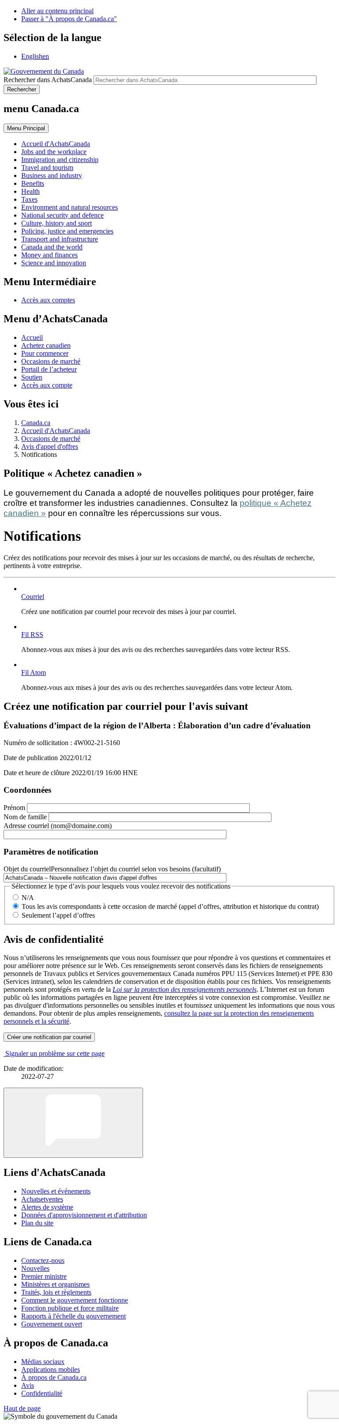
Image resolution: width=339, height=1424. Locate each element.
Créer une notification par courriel (49, 1037)
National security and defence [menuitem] (62, 215)
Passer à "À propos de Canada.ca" (69, 19)
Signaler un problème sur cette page (55, 1053)
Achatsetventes (42, 1199)
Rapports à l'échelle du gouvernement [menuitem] (73, 1316)
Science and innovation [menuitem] (53, 263)
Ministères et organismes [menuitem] (55, 1284)
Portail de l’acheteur (49, 369)
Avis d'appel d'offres (49, 446)
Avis (27, 1385)
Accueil (32, 337)
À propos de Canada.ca (54, 1377)
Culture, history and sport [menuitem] (56, 223)
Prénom (14, 807)
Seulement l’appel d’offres (58, 915)
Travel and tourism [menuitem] (47, 167)
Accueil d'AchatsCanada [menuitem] (55, 143)
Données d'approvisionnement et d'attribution (84, 1215)
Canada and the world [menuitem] (52, 247)
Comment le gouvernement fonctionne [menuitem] (74, 1300)
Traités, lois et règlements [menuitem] (56, 1292)
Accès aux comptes (48, 300)
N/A (28, 897)
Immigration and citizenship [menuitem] (59, 159)
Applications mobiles (50, 1369)
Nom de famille (25, 817)
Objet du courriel (112, 869)
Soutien (31, 377)
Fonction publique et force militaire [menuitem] (70, 1308)
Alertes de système (47, 1207)
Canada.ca (35, 422)
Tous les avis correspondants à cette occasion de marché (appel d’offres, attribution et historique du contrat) (170, 906)
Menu (26, 128)
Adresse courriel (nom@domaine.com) (58, 825)
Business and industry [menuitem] (51, 175)
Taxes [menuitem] (29, 199)
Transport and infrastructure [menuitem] (59, 239)
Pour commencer (44, 353)
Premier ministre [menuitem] (44, 1276)
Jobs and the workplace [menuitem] (54, 151)
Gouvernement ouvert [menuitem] (51, 1324)
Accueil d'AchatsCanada (55, 430)
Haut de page (22, 1408)
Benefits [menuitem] (32, 183)
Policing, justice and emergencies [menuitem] (67, 231)
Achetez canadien (46, 345)
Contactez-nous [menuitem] (42, 1260)
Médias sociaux (42, 1361)
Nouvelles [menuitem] (35, 1268)
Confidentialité (41, 1393)
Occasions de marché (50, 361)
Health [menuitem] (30, 191)
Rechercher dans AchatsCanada (48, 79)
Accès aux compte (46, 385)
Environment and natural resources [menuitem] (69, 207)
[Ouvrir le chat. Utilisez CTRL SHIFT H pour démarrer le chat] (73, 1123)
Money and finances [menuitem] (49, 255)
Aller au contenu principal (57, 11)
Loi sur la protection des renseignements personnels (184, 989)
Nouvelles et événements (55, 1191)
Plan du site (37, 1223)
